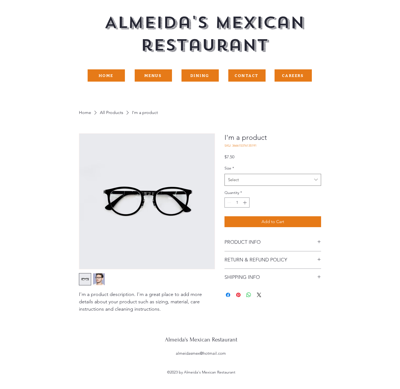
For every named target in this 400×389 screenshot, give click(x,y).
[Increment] (245, 202)
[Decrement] (228, 202)
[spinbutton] (237, 202)
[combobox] (272, 180)
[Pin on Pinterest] (238, 295)
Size (229, 168)
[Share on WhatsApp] (248, 295)
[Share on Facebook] (228, 295)
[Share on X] (259, 295)
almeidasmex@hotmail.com (201, 353)
